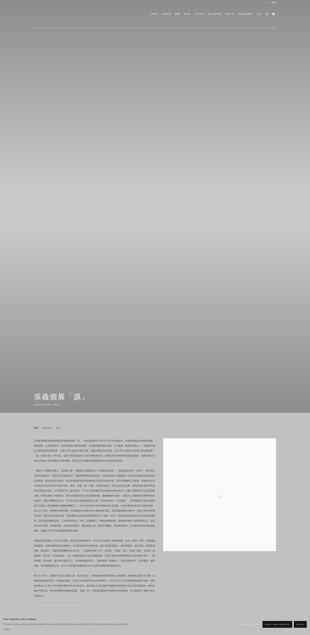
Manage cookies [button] (250, 624)
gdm (56, 14)
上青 (258, 14)
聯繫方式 (230, 14)
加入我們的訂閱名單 (273, 14)
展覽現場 (47, 428)
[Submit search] (267, 13)
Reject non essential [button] (277, 624)
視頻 (58, 428)
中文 (274, 2)
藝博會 (187, 14)
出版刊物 (199, 14)
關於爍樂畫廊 (245, 14)
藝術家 (154, 14)
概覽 (36, 428)
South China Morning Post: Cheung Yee (59, 605)
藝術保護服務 (215, 14)
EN (266, 2)
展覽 (177, 14)
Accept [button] (300, 624)
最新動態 (166, 14)
